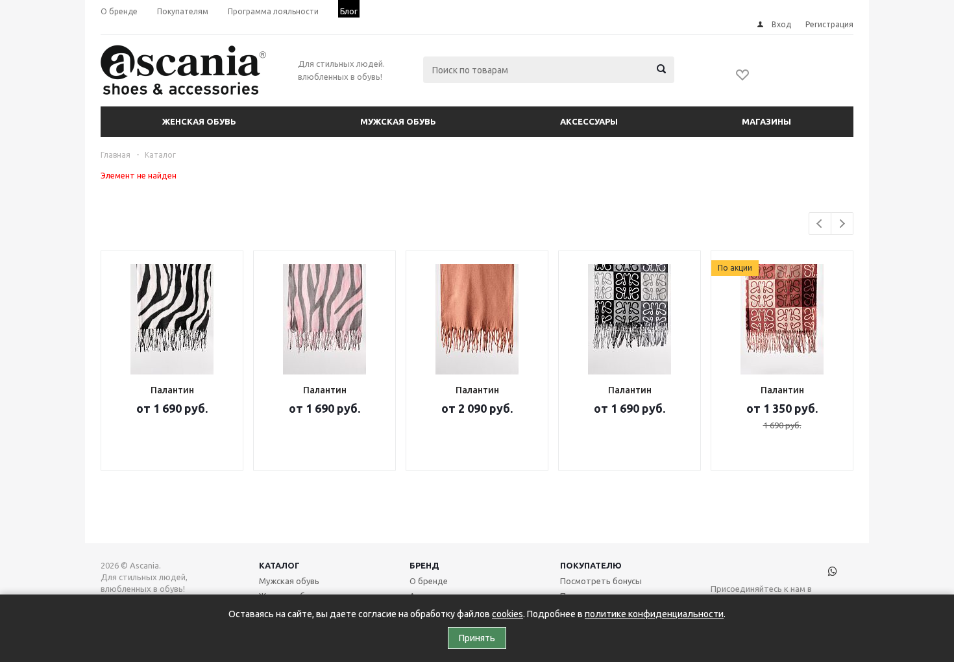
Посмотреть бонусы (601, 580)
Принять (477, 638)
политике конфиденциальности (654, 614)
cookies (507, 614)
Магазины (766, 121)
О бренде (429, 580)
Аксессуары (589, 121)
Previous (820, 223)
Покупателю (591, 565)
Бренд (424, 565)
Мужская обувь (398, 121)
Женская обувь (199, 121)
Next (842, 223)
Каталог (279, 565)
